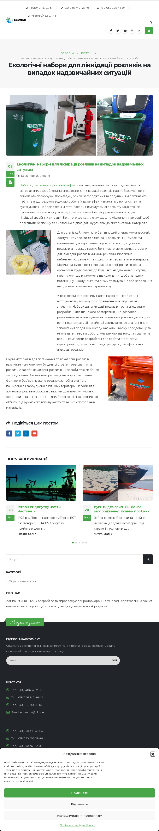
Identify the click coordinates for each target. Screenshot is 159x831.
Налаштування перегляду (79, 816)
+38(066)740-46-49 (76, 7)
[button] (153, 754)
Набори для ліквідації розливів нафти (47, 185)
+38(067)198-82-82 (30, 704)
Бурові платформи (110, 507)
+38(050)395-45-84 (113, 7)
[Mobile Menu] (149, 30)
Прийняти (79, 793)
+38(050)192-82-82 (30, 745)
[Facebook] (111, 31)
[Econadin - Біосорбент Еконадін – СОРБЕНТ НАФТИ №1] (16, 19)
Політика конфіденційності (77, 825)
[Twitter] (118, 31)
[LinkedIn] (139, 31)
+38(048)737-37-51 (40, 7)
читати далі (26, 533)
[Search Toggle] (151, 22)
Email (34, 433)
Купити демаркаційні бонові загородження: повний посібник (45, 509)
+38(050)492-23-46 (43, 15)
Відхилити (79, 804)
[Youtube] (125, 31)
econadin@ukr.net (32, 712)
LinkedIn (26, 433)
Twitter (18, 433)
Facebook (9, 433)
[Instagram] (132, 31)
